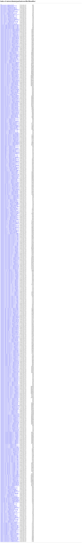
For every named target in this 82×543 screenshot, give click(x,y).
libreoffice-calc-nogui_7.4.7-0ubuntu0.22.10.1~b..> (9, 74)
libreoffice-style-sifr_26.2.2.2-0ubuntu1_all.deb (9, 408)
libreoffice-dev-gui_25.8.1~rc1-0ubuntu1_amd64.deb (9, 89)
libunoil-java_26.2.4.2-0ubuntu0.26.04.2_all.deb (9, 519)
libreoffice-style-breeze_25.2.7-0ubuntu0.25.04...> (9, 368)
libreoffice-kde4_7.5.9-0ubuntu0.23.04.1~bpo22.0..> (9, 149)
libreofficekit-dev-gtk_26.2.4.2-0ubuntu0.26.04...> (9, 501)
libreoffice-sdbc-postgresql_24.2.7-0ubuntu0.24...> (9, 343)
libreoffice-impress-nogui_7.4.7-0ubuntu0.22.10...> (9, 145)
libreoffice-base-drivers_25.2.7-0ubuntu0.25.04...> (9, 31)
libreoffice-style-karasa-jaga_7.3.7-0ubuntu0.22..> (9, 396)
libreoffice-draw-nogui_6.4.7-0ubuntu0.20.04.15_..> (9, 104)
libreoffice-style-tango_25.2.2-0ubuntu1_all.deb (9, 426)
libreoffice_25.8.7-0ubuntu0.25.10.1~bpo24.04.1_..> (9, 491)
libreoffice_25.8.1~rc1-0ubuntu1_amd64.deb (8, 489)
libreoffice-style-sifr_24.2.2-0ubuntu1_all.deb (9, 402)
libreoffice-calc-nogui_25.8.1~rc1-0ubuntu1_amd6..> (9, 66)
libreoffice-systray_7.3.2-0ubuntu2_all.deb (8, 445)
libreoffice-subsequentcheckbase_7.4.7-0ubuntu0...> (9, 442)
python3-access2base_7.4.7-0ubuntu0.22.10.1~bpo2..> (9, 533)
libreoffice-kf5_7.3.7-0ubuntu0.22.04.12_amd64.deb (9, 165)
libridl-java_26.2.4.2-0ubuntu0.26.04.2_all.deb (9, 509)
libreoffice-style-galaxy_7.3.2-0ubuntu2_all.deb (9, 374)
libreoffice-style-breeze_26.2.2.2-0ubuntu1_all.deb (9, 371)
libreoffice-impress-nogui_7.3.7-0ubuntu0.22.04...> (9, 144)
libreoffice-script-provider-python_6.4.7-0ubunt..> (9, 304)
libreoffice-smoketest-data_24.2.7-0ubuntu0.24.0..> (9, 354)
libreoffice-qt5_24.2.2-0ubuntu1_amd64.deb (8, 220)
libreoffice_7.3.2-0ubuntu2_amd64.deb (7, 495)
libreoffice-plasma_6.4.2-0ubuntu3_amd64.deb (8, 216)
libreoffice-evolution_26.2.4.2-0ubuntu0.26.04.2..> (9, 113)
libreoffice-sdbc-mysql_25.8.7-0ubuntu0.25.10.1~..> (9, 335)
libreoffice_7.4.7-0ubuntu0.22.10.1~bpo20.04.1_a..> (9, 497)
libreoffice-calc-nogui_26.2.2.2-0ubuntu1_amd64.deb (9, 69)
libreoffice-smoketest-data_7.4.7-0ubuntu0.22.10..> (9, 364)
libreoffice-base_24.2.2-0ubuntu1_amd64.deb (8, 52)
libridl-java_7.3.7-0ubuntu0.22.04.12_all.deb (8, 511)
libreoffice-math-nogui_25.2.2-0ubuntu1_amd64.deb (9, 185)
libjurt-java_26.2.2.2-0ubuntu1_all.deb (7, 20)
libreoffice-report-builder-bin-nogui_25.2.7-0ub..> (9, 236)
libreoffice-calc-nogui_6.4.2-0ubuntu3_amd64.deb (9, 71)
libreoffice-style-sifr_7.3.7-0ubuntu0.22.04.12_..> (9, 412)
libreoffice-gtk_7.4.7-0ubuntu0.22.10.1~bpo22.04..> (9, 133)
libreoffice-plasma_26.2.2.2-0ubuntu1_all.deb (8, 214)
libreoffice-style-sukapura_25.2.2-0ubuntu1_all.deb (9, 416)
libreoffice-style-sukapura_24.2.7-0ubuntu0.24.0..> (9, 415)
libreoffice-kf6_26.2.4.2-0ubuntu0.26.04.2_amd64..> (9, 170)
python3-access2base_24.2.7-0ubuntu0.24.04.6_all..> (9, 523)
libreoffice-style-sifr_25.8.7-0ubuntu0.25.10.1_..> (9, 406)
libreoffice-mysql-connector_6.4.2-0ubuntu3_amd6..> (9, 195)
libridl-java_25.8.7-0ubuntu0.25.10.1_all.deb (8, 506)
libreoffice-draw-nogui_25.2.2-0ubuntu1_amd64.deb (9, 97)
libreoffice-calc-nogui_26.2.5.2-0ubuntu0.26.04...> (9, 70)
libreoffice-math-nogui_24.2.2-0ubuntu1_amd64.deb (9, 183)
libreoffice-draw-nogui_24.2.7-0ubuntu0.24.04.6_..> (9, 96)
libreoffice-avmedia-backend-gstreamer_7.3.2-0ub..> (9, 26)
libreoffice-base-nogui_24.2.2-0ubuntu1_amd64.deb (9, 40)
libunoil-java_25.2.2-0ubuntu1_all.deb (7, 514)
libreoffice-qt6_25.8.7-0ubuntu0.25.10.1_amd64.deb (9, 231)
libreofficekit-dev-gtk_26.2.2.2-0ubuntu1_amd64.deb (9, 500)
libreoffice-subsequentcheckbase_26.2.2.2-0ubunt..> (9, 437)
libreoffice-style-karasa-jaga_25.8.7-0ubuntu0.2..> (9, 390)
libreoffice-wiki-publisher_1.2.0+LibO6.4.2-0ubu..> (9, 470)
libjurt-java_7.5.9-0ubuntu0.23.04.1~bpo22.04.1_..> (9, 24)
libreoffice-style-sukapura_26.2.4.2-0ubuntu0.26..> (9, 421)
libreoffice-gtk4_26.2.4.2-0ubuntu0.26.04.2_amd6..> (9, 128)
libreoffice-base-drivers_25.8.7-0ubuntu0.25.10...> (9, 32)
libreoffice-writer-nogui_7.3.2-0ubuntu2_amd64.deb (9, 484)
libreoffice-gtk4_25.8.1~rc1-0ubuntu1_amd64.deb (9, 125)
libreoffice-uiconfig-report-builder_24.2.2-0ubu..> (9, 455)
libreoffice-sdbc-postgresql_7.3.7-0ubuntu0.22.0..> (9, 352)
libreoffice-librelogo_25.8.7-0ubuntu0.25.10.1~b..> (9, 176)
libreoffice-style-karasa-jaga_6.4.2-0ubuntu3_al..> (9, 394)
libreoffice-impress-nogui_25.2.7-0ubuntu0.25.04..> (9, 136)
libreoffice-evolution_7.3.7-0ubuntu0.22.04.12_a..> (9, 117)
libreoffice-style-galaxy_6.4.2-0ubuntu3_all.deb (9, 373)
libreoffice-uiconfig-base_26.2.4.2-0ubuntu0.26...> (9, 454)
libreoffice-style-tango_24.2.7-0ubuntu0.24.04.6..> (9, 425)
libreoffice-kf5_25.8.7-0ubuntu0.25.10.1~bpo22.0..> (9, 161)
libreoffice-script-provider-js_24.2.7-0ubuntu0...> (9, 284)
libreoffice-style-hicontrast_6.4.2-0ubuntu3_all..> (9, 377)
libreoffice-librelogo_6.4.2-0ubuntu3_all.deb (8, 179)
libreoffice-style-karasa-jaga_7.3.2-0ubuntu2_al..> (9, 395)
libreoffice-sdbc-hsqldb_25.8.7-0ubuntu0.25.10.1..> (9, 323)
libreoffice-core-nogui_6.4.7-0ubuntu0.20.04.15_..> (9, 83)
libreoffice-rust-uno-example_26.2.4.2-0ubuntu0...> (9, 270)
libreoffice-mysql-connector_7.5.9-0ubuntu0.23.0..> (9, 198)
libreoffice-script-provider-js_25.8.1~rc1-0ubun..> (9, 286)
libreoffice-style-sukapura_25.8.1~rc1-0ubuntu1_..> (9, 417)
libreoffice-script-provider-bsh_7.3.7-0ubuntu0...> (9, 281)
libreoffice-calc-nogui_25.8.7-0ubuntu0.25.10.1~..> (9, 68)
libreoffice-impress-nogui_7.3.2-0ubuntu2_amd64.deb (9, 143)
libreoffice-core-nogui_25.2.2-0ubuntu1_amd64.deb (9, 76)
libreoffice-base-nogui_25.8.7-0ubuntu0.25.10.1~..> (9, 45)
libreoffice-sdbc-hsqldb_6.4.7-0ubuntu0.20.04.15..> (9, 328)
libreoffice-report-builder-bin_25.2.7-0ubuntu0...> (9, 248)
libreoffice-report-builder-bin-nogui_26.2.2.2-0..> (9, 240)
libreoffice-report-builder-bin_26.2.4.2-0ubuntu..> (9, 252)
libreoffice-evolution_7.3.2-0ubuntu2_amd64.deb (9, 116)
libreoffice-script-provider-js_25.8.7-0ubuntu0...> (9, 287)
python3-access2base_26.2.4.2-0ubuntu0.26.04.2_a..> (9, 529)
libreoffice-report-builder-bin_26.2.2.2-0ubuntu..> (9, 251)
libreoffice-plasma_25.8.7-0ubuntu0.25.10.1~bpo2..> (9, 213)
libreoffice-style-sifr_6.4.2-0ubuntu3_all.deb (8, 410)
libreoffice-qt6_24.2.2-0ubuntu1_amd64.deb (8, 228)
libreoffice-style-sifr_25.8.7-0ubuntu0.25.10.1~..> (9, 407)
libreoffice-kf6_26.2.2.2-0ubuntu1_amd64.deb (8, 169)
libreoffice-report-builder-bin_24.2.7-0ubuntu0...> (9, 246)
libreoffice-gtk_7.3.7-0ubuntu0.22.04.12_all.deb (9, 132)
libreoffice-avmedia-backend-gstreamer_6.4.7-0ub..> (9, 25)
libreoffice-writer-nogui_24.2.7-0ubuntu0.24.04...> (9, 475)
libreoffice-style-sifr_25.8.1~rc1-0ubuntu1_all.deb (9, 405)
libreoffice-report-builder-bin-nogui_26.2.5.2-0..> (9, 241)
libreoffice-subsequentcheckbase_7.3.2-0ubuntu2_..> (9, 441)
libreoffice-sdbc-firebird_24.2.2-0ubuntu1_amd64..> (9, 308)
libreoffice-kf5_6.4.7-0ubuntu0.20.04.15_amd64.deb (9, 163)
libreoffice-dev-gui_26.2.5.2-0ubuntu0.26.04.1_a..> (9, 93)
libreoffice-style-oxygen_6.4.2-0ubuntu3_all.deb (9, 398)
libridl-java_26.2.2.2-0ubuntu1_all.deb (7, 508)
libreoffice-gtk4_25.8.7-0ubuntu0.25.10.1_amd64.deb (9, 126)
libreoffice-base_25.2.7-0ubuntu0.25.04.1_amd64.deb (9, 54)
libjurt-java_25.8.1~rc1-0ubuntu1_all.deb (8, 17)
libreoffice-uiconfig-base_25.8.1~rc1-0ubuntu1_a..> (9, 451)
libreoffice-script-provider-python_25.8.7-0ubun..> (9, 299)
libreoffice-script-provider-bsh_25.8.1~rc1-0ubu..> (9, 274)
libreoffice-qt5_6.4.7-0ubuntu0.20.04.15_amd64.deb (9, 225)
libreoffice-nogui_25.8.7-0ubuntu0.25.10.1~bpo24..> (9, 204)
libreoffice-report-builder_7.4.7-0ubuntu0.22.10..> (9, 268)
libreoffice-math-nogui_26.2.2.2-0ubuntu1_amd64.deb (9, 189)
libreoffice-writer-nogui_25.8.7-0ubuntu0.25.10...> (9, 478)
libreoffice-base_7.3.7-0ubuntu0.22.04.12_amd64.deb (9, 62)
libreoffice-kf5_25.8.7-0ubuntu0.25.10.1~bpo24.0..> (9, 162)
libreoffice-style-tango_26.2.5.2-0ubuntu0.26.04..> (9, 431)
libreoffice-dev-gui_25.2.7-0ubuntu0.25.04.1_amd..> (9, 88)
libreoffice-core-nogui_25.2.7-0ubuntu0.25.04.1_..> (9, 77)
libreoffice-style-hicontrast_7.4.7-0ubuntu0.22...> (9, 380)
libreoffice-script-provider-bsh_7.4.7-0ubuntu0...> (9, 282)
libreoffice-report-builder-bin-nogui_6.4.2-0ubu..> (9, 242)
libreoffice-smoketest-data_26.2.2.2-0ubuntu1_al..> (9, 359)
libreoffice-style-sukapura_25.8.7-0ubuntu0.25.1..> (9, 418)
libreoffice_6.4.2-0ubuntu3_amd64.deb (7, 494)
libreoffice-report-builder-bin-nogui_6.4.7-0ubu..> (9, 243)
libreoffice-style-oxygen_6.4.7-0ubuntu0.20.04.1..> (9, 399)
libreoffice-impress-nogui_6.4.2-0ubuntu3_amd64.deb (9, 142)
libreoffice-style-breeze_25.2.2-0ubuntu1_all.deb (9, 367)
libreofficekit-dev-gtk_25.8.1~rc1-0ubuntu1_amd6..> (9, 499)
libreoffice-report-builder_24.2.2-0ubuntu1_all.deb (9, 257)
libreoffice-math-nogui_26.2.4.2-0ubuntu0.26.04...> (9, 190)
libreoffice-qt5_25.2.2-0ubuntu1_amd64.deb (8, 221)
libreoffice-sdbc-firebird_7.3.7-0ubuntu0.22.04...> (9, 318)
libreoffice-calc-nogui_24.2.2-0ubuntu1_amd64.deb (9, 63)
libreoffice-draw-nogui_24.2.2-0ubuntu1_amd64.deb (9, 95)
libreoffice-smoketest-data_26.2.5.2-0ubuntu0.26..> (9, 361)
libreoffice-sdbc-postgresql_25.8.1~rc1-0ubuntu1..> (9, 345)
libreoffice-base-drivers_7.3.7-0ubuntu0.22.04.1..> (9, 39)
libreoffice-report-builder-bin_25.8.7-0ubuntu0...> (9, 249)
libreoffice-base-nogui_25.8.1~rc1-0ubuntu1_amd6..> (9, 43)
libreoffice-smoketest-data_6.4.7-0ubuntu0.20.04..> (9, 362)
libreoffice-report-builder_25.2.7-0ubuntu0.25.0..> (9, 259)
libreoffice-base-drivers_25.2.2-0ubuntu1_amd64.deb (9, 30)
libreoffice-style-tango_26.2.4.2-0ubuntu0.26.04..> (9, 430)
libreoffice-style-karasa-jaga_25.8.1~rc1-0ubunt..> (9, 389)
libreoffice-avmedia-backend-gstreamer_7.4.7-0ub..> (9, 27)
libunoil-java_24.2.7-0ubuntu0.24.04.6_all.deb (8, 513)
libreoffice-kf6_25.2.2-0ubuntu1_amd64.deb (8, 166)
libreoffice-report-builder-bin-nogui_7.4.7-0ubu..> (9, 245)
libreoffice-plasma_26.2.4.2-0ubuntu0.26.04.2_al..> (9, 215)
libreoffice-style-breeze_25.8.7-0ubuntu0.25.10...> (9, 369)
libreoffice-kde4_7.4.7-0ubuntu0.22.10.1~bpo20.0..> (9, 148)
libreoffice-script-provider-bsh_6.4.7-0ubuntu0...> (9, 280)
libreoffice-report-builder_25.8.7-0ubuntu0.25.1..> (9, 261)
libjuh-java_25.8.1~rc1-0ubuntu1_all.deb (7, 7)
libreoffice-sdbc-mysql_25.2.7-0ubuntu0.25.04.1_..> (9, 333)
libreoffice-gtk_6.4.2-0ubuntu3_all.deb (7, 130)
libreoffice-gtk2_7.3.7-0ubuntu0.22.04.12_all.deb (9, 120)
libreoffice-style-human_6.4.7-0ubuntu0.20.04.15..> (9, 382)
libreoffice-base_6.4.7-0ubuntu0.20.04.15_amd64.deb (9, 60)
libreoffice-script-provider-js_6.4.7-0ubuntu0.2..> (9, 292)
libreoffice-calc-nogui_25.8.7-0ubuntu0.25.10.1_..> (9, 67)
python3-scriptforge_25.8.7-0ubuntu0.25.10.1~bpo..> (9, 539)
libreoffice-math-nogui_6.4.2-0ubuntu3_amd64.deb (9, 191)
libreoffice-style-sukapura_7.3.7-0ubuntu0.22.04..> (9, 423)
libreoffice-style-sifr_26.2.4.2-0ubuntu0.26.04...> (9, 409)
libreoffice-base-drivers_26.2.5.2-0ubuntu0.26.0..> (9, 36)
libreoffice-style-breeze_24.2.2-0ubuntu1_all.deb (9, 366)
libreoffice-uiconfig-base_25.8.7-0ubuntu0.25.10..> (9, 452)
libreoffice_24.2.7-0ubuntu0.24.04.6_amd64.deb (8, 487)
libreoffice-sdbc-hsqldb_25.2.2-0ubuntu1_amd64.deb (9, 321)
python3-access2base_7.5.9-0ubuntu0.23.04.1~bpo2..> (9, 534)
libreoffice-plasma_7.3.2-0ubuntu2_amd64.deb (8, 218)
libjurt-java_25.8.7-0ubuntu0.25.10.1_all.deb (8, 18)
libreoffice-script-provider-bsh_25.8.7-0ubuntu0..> (9, 275)
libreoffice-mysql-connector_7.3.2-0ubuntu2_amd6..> (9, 196)
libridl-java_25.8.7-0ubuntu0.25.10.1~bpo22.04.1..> (9, 507)
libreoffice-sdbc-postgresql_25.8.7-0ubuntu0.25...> (9, 346)
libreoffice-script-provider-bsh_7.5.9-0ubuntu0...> (9, 283)
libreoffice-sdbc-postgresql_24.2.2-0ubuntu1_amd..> (9, 342)
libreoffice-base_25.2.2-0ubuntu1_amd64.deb (8, 53)
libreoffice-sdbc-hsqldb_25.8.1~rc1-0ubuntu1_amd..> (9, 322)
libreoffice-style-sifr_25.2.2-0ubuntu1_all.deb (9, 404)
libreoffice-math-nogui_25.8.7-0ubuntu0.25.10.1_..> (9, 187)
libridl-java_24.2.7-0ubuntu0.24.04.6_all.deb (8, 503)
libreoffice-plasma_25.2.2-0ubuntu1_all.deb (8, 210)
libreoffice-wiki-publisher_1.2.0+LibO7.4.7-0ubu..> (9, 473)
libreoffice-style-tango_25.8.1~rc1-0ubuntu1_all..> (9, 427)
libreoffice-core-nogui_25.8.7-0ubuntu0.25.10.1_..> (9, 78)
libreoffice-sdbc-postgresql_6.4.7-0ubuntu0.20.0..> (9, 351)
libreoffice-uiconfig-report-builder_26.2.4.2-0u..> (9, 461)
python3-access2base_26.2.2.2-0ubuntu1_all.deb (8, 528)
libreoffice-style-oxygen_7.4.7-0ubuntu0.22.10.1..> (9, 401)
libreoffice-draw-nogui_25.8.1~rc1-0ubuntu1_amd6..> (9, 98)
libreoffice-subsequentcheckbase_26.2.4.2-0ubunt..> (9, 438)
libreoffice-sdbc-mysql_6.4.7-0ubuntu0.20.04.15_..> (9, 339)
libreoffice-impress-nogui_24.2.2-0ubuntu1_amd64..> (9, 134)
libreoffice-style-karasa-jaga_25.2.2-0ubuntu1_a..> (9, 387)
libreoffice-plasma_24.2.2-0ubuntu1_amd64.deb (8, 208)
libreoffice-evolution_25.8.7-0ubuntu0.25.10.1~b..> (9, 111)
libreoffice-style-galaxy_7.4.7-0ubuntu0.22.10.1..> (9, 376)
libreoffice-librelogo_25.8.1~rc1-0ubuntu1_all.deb (9, 174)
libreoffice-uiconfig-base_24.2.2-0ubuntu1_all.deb (9, 448)
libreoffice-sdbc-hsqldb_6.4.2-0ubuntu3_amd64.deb (9, 327)
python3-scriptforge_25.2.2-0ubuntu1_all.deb (8, 536)
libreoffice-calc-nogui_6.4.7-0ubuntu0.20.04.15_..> (9, 72)
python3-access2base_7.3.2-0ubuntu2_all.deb (8, 532)
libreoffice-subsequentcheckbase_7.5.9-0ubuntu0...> (9, 443)
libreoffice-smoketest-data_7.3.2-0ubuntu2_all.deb (9, 363)
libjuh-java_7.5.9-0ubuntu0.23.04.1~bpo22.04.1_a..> (9, 14)
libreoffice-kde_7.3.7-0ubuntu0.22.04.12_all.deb (9, 156)
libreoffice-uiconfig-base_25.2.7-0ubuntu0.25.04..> (9, 450)
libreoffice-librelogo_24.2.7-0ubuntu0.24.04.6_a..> (9, 172)
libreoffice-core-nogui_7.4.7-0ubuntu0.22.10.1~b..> (9, 85)
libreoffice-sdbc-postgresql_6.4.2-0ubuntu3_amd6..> (9, 350)
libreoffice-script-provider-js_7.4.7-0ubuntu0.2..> (9, 294)
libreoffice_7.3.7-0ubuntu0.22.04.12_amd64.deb (8, 496)
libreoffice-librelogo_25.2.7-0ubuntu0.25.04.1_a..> (9, 173)
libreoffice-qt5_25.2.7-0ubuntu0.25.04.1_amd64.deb (9, 222)
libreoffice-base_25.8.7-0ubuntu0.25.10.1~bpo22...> (9, 56)
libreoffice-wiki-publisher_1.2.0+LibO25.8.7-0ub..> (9, 466)
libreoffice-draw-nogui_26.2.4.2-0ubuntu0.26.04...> (9, 102)
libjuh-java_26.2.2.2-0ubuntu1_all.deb (7, 10)
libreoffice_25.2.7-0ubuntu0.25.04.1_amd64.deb (8, 488)
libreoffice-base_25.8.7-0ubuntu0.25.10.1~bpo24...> (9, 57)
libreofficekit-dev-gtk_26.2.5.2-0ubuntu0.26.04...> (9, 502)
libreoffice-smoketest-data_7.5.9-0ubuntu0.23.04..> (9, 365)
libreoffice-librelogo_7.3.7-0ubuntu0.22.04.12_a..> (9, 181)
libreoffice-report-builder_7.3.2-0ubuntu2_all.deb (9, 266)
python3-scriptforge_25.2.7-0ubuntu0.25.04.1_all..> (9, 537)
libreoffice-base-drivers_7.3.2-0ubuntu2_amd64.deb (9, 38)
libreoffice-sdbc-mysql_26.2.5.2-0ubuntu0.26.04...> (9, 338)
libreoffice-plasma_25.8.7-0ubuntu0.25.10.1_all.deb (9, 212)
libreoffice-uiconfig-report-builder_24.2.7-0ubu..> (9, 456)
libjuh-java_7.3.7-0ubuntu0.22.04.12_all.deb (8, 13)
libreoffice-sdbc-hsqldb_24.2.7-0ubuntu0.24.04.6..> (9, 320)
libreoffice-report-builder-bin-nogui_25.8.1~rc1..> (9, 237)
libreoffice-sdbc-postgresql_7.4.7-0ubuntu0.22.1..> (9, 353)
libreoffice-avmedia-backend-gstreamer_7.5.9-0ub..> (9, 28)
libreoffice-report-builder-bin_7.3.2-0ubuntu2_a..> (9, 255)
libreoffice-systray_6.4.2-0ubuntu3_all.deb (8, 444)
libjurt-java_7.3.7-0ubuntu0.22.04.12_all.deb (8, 23)
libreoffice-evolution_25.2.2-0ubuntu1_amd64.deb (9, 108)
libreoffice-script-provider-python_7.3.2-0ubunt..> (9, 305)
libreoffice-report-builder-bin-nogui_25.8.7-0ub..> (9, 238)
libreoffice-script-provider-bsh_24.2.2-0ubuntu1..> (9, 271)
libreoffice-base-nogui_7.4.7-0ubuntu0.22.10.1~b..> (9, 51)
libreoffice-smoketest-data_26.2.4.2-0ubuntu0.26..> (9, 360)
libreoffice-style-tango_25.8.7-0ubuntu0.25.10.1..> (9, 428)
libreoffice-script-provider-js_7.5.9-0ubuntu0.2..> (9, 295)
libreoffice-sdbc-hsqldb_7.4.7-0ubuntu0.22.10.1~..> (9, 330)
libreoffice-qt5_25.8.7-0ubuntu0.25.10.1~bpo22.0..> (9, 223)
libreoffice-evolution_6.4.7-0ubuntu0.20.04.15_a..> (9, 115)
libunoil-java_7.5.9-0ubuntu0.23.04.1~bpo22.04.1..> (9, 522)
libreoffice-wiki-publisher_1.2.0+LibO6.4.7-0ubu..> (9, 471)
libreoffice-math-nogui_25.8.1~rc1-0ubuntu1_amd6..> (9, 186)
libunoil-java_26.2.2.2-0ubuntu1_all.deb (7, 518)
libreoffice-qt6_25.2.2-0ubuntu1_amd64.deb (8, 229)
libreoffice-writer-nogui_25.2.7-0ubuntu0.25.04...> (9, 477)
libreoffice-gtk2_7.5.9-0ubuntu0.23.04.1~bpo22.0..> (9, 122)
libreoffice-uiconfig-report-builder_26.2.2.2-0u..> (9, 460)
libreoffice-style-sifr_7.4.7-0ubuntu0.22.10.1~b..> (9, 413)
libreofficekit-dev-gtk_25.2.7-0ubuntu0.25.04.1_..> (9, 498)
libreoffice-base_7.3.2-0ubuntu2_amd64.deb (8, 61)
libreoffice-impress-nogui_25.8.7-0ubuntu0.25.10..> (9, 138)
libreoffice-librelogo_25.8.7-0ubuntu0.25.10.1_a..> (9, 175)
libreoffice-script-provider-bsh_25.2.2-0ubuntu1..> (9, 273)
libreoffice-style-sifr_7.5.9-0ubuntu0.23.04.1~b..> (9, 414)
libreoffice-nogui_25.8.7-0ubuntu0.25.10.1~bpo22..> (9, 203)
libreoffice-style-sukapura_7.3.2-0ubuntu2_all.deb (9, 422)
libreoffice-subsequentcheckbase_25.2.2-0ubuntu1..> (9, 433)
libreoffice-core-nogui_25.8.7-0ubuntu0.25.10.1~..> (9, 79)
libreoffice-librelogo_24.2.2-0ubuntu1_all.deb (8, 171)
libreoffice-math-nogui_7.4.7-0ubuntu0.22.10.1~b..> (9, 194)
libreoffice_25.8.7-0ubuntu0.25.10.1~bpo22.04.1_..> (9, 490)
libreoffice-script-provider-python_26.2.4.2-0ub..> (9, 302)
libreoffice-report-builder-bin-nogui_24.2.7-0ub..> (9, 235)
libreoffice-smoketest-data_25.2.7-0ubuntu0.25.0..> (9, 356)
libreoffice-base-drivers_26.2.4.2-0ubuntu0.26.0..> (9, 35)
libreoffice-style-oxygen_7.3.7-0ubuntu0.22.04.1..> (9, 400)
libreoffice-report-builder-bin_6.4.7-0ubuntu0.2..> (9, 254)
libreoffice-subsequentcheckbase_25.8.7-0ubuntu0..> (9, 435)
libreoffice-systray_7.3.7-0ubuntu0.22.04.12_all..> (9, 446)
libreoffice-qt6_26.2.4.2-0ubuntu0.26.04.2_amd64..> (9, 233)
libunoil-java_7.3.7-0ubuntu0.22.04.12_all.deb (8, 521)
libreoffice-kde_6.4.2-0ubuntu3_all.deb (7, 154)
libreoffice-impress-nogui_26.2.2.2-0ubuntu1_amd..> (9, 140)
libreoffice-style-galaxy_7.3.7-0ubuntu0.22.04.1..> (9, 375)
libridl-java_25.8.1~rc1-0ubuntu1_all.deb (8, 505)
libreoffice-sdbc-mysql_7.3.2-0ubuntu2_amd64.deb (9, 340)
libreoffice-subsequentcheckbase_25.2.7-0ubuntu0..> (9, 434)
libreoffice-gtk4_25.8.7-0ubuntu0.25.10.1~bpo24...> (9, 127)
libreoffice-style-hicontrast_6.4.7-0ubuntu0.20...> (9, 378)
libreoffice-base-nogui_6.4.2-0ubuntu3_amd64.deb (9, 48)
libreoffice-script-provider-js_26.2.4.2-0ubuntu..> (9, 290)
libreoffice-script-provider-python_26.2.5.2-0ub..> (9, 303)
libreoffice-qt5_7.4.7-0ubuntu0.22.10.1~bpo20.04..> (9, 227)
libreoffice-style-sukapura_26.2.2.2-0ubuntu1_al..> (9, 420)
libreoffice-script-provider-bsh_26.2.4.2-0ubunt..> (9, 278)
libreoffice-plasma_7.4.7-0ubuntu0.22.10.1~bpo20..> (9, 219)
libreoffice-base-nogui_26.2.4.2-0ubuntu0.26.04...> (9, 47)
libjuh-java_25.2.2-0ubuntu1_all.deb (7, 6)
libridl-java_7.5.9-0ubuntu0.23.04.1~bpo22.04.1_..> (9, 512)
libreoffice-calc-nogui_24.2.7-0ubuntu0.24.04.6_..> (9, 64)
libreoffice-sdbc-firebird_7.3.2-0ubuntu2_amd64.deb (9, 317)
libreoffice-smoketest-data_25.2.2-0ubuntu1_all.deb (9, 355)
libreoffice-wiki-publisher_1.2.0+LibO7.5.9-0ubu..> (9, 474)
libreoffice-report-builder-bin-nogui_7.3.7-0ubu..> (9, 244)
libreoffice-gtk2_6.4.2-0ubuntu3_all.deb (7, 118)
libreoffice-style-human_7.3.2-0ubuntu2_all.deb (9, 383)
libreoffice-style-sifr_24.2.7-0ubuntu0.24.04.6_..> (9, 403)
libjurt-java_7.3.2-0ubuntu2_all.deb (7, 22)
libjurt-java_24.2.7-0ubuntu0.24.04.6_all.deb (8, 15)
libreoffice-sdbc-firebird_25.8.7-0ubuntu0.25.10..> (9, 312)
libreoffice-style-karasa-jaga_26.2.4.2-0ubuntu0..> (9, 392)
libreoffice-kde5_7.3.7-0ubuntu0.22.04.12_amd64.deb (9, 152)
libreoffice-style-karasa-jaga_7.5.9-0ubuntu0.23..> (9, 397)
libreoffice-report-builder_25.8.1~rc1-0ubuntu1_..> (9, 260)
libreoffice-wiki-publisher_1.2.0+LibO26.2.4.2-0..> (9, 469)
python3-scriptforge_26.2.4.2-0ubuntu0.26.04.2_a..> (9, 540)
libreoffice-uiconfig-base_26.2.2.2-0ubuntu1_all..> (9, 453)
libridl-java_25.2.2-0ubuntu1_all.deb (7, 504)
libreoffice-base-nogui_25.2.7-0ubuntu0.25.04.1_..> (9, 42)
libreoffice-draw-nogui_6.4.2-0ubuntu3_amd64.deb (9, 103)
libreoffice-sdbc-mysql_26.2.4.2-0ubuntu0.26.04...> (9, 337)
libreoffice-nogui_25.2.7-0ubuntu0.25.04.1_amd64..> (9, 201)
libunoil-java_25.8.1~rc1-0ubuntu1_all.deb (8, 515)
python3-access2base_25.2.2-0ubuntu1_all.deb (8, 524)
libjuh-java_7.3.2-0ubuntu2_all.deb (6, 12)
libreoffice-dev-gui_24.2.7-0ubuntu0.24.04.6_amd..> (9, 87)
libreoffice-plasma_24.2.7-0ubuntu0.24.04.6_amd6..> (9, 209)
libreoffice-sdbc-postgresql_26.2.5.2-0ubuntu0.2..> (9, 349)
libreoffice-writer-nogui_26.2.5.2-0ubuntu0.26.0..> (9, 482)
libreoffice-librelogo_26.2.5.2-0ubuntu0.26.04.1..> (9, 178)
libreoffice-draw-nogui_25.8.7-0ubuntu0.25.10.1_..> (9, 99)
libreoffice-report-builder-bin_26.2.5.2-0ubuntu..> (9, 253)
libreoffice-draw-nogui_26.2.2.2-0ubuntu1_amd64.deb (9, 101)
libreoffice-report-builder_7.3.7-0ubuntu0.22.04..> (9, 267)
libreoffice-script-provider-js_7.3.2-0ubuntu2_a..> (9, 293)
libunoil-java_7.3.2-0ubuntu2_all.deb (7, 520)
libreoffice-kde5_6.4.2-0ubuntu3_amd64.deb (8, 150)
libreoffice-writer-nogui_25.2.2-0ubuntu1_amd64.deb (9, 476)
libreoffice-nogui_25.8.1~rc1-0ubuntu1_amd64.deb (9, 202)
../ (1, 4)
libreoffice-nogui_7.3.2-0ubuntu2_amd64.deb (8, 207)
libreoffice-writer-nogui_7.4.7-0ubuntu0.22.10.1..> (9, 485)
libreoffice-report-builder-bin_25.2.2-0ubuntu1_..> (9, 247)
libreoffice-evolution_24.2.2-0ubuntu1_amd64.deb (9, 107)
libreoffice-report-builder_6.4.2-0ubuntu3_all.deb (9, 265)
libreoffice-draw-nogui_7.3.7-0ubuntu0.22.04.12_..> (9, 105)
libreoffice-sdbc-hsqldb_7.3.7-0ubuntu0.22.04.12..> (9, 329)
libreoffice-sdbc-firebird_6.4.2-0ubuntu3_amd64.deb (9, 316)
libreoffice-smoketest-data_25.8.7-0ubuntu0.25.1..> (9, 357)
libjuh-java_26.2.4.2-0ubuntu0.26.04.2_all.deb (8, 11)
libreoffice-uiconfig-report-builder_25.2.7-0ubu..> (9, 457)
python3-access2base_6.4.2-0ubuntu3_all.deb (8, 530)
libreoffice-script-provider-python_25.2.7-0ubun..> (9, 298)
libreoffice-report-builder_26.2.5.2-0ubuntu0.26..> (9, 264)
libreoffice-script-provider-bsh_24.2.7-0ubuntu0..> (9, 272)
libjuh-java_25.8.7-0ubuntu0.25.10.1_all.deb (8, 8)
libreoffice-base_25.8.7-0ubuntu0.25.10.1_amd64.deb (9, 55)
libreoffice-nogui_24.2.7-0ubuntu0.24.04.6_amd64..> (9, 200)
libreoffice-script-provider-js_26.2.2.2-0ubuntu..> (9, 289)
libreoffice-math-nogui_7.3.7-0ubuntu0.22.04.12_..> (9, 193)
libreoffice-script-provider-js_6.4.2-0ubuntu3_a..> (9, 291)
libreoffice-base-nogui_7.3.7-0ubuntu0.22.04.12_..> (9, 50)
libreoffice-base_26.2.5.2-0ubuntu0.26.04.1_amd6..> (9, 59)
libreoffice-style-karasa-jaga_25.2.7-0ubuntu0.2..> (9, 388)
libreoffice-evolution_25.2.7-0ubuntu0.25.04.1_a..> (9, 109)
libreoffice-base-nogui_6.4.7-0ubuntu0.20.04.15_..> (9, 49)
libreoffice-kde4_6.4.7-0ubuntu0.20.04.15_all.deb (9, 146)
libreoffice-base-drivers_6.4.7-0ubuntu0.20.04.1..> (9, 37)
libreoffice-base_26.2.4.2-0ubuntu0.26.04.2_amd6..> (9, 58)
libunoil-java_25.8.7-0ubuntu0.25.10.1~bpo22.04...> (9, 517)
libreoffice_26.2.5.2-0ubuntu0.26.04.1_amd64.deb (9, 493)
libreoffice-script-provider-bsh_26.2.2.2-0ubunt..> (9, 277)
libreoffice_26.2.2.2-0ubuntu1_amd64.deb (7, 492)
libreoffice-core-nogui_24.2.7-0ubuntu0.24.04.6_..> (9, 75)
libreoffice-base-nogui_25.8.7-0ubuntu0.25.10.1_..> (9, 44)
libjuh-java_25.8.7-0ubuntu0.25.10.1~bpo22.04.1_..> (9, 9)
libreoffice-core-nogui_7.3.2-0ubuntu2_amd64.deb (9, 84)
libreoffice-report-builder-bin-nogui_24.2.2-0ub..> (9, 234)
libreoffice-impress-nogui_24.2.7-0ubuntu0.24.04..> (9, 135)
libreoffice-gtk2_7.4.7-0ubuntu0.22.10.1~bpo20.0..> (9, 121)
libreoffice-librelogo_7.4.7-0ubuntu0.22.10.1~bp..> (9, 182)
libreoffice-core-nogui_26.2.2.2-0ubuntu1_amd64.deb (9, 80)
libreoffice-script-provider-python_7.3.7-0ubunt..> (9, 306)
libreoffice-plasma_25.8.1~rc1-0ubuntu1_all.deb (9, 211)
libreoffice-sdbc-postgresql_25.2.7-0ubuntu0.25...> (9, 344)
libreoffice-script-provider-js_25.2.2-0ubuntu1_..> (9, 285)
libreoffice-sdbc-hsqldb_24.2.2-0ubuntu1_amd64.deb (9, 319)
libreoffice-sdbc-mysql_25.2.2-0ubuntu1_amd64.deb (9, 332)
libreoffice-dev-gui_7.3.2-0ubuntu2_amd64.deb (8, 94)
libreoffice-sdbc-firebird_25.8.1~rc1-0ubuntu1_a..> (9, 311)
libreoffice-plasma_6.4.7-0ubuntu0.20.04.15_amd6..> (9, 217)
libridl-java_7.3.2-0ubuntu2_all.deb (7, 510)
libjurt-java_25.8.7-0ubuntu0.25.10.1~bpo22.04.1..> (9, 19)
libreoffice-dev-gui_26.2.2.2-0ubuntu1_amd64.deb (9, 92)
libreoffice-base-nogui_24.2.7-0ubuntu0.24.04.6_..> (9, 41)
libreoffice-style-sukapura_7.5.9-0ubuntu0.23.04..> (9, 424)
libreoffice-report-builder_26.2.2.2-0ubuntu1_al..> (9, 263)
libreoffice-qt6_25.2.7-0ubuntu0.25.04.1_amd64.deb (9, 230)
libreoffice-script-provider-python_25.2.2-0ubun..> (9, 297)
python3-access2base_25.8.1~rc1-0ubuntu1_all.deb (9, 525)
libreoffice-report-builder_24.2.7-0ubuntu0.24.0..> (9, 258)
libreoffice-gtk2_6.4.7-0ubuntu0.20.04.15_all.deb (9, 119)
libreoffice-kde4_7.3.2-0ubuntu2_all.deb (7, 147)
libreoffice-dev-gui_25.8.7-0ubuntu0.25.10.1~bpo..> (9, 90)
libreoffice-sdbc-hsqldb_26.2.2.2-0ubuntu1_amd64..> (9, 325)
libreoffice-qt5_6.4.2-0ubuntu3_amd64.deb (8, 224)
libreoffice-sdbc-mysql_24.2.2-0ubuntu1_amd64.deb (9, 331)
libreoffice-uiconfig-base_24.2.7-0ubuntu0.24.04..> (9, 449)
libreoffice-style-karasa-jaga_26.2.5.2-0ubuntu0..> (9, 393)
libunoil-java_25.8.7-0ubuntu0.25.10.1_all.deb (8, 516)
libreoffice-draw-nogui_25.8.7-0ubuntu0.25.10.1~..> (9, 100)
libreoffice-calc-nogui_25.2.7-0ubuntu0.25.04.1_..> (9, 65)
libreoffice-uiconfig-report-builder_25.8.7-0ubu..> (9, 459)
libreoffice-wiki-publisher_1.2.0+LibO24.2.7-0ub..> (9, 463)
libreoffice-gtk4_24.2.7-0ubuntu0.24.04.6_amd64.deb (9, 123)
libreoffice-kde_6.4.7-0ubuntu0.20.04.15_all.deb (9, 155)
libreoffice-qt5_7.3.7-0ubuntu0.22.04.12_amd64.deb (9, 226)
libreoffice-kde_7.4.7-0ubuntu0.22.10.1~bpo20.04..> (9, 157)
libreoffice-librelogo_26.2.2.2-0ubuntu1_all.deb (9, 177)
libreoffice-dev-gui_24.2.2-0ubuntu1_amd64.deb (8, 86)
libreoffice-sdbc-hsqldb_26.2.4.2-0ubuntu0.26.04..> (9, 326)
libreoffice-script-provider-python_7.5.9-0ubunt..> (9, 307)
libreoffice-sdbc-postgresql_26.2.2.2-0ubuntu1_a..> (9, 348)
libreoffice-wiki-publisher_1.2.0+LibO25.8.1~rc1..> (9, 465)
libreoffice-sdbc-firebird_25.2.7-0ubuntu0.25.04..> (9, 310)
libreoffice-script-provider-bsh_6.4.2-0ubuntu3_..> (9, 279)
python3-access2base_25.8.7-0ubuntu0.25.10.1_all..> (9, 526)
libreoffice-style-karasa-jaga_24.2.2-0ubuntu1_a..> (9, 386)
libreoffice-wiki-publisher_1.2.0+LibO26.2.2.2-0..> (9, 468)
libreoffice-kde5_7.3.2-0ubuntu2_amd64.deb (8, 151)
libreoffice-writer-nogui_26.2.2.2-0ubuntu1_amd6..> (9, 480)
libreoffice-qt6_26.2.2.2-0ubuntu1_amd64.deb (8, 232)
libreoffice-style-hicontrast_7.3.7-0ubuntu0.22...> (9, 379)
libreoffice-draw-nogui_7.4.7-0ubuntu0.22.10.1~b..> (9, 106)
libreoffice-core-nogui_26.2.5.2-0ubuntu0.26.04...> (9, 82)
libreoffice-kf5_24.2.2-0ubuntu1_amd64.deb (8, 158)
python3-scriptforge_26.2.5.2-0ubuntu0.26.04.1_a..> (9, 541)
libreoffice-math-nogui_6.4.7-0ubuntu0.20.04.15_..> (9, 192)
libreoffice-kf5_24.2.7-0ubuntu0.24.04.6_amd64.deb (9, 159)
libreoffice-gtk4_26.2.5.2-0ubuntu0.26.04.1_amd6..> (9, 129)
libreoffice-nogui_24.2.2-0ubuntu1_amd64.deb (8, 199)
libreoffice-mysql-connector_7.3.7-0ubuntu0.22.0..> (9, 197)
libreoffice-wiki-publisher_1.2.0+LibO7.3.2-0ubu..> (9, 472)
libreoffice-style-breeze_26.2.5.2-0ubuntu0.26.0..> (9, 372)
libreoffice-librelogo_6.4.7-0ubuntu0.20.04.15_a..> (9, 180)
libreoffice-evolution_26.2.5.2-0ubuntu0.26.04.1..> (9, 114)
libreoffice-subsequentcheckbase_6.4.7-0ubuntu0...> (9, 440)
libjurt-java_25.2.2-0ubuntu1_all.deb (7, 16)
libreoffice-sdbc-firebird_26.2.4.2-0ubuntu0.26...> (9, 314)
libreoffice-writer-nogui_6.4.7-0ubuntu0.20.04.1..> (9, 483)
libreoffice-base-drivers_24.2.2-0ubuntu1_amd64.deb (9, 29)
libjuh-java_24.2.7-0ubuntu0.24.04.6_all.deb (8, 5)
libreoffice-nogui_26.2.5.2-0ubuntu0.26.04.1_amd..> (9, 206)
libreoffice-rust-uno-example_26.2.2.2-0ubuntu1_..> (9, 269)
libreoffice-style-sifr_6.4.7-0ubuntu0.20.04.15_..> (9, 411)
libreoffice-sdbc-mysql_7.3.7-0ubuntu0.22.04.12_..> (9, 341)
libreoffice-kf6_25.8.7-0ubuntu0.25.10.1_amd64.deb (9, 168)
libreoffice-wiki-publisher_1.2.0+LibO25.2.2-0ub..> (9, 464)
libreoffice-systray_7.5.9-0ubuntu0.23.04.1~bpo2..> (9, 447)
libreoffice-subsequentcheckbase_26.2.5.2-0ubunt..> (9, 439)
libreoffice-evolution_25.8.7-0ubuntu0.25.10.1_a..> (9, 110)
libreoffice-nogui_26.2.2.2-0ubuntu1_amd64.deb (8, 205)
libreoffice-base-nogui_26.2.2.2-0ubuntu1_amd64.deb (9, 46)
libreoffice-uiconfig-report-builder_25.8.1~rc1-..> (9, 458)
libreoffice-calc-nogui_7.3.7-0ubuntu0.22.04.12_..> (9, 73)
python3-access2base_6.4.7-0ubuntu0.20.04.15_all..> (9, 531)
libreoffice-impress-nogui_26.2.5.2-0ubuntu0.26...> (9, 141)
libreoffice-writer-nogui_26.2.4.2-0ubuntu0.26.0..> (9, 481)
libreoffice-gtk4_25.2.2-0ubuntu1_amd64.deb (8, 124)
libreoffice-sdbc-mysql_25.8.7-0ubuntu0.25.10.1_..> (9, 334)
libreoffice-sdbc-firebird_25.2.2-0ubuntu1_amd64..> (9, 309)
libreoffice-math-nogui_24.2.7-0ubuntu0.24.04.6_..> (9, 184)
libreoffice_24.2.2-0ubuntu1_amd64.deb (7, 486)
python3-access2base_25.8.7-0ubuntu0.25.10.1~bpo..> (9, 527)
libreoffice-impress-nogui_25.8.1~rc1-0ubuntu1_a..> (9, 137)
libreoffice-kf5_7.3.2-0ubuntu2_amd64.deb (8, 164)
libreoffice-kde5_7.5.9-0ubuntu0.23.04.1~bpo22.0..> (9, 153)
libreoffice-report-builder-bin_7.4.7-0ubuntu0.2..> (9, 256)
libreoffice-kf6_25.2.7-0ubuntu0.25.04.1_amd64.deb (9, 167)
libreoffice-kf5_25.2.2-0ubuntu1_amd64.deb (8, 160)
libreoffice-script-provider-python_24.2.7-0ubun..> (9, 296)
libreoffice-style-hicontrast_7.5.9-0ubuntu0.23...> (9, 381)
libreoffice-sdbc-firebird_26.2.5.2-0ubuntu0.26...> (9, 315)
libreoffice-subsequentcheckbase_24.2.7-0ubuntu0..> (9, 432)
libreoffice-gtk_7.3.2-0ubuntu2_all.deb (7, 131)
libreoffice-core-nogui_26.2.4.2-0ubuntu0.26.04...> (9, 81)
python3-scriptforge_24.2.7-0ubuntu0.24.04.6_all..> (9, 535)
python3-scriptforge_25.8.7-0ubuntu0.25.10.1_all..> (9, 538)
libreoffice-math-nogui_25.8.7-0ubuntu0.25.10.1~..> (9, 188)
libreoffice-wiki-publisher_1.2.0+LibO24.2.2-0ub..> (9, 462)
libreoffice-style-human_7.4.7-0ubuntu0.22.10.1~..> (9, 384)
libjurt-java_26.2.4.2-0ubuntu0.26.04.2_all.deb (9, 21)
